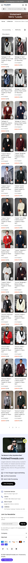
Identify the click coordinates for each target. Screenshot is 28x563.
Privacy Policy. (4, 529)
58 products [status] (5, 34)
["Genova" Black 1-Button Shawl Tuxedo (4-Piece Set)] (7, 368)
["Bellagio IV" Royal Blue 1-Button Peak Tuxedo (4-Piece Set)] (7, 78)
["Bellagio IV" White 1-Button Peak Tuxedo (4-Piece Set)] (21, 78)
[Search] (25, 9)
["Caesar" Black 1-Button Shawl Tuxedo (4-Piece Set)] (7, 142)
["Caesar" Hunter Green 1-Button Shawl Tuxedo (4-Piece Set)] (21, 175)
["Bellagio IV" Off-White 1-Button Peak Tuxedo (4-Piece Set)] (7, 46)
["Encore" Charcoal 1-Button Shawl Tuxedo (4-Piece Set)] (7, 303)
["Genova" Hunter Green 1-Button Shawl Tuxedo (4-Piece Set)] (21, 400)
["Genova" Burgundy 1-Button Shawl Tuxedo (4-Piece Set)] (21, 368)
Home (3, 21)
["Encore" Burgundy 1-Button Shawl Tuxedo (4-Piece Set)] (21, 271)
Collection (10, 21)
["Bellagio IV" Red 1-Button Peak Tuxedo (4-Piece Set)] (21, 46)
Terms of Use (21, 528)
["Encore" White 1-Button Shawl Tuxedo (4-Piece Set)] (21, 335)
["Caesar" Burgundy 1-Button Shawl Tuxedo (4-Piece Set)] (21, 142)
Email (5, 504)
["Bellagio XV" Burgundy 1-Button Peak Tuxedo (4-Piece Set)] (7, 110)
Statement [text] (4, 64)
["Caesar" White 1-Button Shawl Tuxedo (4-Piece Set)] (7, 271)
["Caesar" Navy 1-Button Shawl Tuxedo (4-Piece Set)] (7, 207)
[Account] (23, 5)
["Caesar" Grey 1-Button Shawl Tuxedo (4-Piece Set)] (7, 175)
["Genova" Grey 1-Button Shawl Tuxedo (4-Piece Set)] (7, 400)
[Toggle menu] (2, 5)
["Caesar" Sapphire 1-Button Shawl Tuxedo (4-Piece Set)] (21, 239)
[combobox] (14, 9)
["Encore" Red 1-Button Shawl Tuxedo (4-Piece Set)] (7, 335)
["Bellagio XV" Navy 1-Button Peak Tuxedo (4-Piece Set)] (21, 110)
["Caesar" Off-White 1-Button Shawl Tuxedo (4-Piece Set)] (21, 207)
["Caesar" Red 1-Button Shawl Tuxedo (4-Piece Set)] (7, 239)
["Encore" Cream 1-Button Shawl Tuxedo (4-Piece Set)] (21, 303)
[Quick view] (11, 53)
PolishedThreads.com (12, 555)
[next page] (19, 427)
